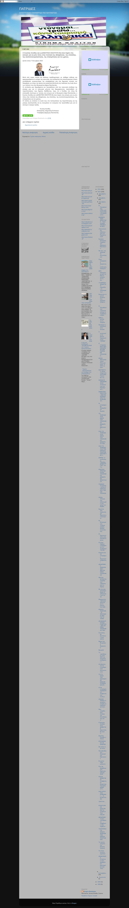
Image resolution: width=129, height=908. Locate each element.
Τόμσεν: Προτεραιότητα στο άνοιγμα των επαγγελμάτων (86, 371)
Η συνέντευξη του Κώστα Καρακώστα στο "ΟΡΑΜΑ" (102, 336)
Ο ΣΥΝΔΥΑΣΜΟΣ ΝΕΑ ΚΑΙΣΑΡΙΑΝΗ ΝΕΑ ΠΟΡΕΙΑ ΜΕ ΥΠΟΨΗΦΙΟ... (102, 350)
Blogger (74, 903)
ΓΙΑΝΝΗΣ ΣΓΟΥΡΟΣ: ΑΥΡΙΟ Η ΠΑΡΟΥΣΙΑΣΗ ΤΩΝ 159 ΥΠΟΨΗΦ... (102, 489)
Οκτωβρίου (102, 202)
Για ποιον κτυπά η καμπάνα (102, 852)
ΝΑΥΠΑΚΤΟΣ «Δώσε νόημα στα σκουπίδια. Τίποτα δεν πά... (102, 373)
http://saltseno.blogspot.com (86, 234)
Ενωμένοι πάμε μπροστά (102, 762)
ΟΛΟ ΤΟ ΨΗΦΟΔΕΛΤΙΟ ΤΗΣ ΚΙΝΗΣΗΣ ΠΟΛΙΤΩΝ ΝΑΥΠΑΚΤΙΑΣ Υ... (102, 450)
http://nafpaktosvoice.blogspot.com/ (86, 222)
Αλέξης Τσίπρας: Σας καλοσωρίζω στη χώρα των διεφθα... (102, 502)
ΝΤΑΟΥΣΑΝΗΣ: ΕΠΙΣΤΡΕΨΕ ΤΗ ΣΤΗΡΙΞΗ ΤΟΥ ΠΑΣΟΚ (102, 810)
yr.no (106, 69)
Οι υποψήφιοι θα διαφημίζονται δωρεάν (102, 407)
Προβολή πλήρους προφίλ (89, 895)
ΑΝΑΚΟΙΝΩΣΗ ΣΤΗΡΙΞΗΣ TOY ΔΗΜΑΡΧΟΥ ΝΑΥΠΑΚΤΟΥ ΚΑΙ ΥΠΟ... (102, 862)
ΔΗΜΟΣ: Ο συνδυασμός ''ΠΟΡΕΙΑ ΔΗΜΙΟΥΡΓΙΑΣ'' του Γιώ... (102, 462)
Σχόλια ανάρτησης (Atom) (38, 136)
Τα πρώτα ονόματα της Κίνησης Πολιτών (102, 845)
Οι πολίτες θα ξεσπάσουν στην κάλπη (102, 636)
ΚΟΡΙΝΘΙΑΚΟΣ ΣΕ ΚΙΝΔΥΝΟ (102, 743)
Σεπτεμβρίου (102, 873)
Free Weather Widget (94, 84)
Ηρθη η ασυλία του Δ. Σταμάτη (102, 320)
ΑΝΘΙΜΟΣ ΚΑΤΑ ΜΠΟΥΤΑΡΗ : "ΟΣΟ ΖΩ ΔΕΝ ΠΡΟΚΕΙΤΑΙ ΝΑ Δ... (102, 222)
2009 (99, 882)
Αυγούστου (102, 877)
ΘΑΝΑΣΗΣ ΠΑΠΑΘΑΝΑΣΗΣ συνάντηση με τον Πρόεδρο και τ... (102, 384)
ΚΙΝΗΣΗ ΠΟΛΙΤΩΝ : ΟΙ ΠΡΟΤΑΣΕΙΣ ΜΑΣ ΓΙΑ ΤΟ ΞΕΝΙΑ (102, 614)
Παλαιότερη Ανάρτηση (68, 132)
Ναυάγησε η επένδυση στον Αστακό (102, 327)
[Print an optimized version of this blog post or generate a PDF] (28, 116)
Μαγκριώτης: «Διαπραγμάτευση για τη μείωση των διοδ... (102, 603)
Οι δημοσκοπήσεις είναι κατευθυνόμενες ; (102, 537)
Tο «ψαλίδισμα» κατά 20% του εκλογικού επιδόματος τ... (102, 657)
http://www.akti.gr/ (86, 190)
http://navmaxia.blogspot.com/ (86, 226)
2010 (99, 191)
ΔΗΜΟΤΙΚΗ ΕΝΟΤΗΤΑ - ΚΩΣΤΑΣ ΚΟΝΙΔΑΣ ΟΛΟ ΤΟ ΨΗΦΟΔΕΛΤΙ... (102, 396)
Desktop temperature (94, 59)
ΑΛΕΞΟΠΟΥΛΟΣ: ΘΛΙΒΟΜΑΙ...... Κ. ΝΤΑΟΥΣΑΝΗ (102, 795)
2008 (99, 884)
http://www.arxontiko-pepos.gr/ (86, 197)
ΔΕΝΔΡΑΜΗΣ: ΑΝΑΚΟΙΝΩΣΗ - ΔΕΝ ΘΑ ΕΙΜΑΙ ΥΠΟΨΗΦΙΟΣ (102, 570)
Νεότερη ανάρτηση (30, 132)
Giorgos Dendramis (89, 891)
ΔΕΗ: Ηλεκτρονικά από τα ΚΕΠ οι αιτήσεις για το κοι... (102, 275)
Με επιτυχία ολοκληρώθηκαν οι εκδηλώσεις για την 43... (102, 593)
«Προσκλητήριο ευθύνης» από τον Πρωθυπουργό (102, 232)
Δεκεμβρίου (102, 194)
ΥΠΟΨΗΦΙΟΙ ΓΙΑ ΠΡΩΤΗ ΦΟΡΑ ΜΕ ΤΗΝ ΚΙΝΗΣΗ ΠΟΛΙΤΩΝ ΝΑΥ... (102, 834)
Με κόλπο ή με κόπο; (102, 747)
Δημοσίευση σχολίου (31, 125)
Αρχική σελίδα (48, 132)
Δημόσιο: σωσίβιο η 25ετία (102, 737)
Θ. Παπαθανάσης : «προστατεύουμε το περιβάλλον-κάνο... (102, 310)
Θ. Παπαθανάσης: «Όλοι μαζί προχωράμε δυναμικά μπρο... (102, 210)
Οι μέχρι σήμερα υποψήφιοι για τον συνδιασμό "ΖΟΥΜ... (102, 546)
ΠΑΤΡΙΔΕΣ (27, 9)
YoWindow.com (85, 69)
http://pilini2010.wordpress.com (86, 230)
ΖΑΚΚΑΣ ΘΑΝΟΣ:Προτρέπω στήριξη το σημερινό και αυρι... (102, 703)
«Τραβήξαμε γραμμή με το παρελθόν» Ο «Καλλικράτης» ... (102, 287)
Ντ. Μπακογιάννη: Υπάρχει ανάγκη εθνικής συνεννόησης (102, 526)
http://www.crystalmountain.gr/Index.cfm (86, 202)
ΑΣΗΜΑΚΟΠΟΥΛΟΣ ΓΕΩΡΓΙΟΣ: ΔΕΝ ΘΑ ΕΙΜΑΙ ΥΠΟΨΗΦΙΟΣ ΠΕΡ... (102, 625)
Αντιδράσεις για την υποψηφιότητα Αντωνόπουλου (102, 668)
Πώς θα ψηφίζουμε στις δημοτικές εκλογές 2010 (102, 770)
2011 (99, 189)
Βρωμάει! (101, 650)
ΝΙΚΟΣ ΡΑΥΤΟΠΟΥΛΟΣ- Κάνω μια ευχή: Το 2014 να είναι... (102, 363)
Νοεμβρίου (102, 198)
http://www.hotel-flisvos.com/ (86, 206)
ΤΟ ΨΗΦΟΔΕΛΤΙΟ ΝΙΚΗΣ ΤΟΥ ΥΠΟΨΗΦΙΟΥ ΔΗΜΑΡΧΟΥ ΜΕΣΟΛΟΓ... (102, 421)
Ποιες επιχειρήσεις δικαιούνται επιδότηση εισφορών (102, 264)
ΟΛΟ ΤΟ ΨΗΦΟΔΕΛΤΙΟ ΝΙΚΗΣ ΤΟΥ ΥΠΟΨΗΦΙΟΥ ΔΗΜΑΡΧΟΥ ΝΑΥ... (102, 437)
